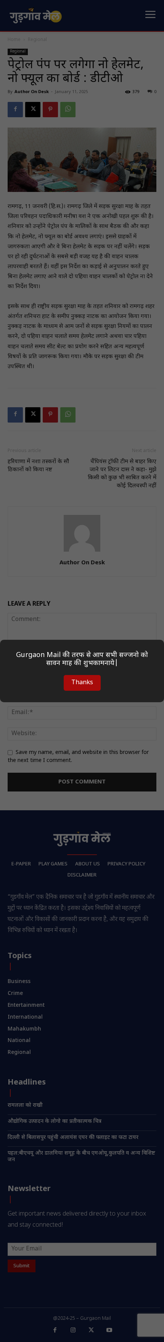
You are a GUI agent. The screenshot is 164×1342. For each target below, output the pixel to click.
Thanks (82, 683)
